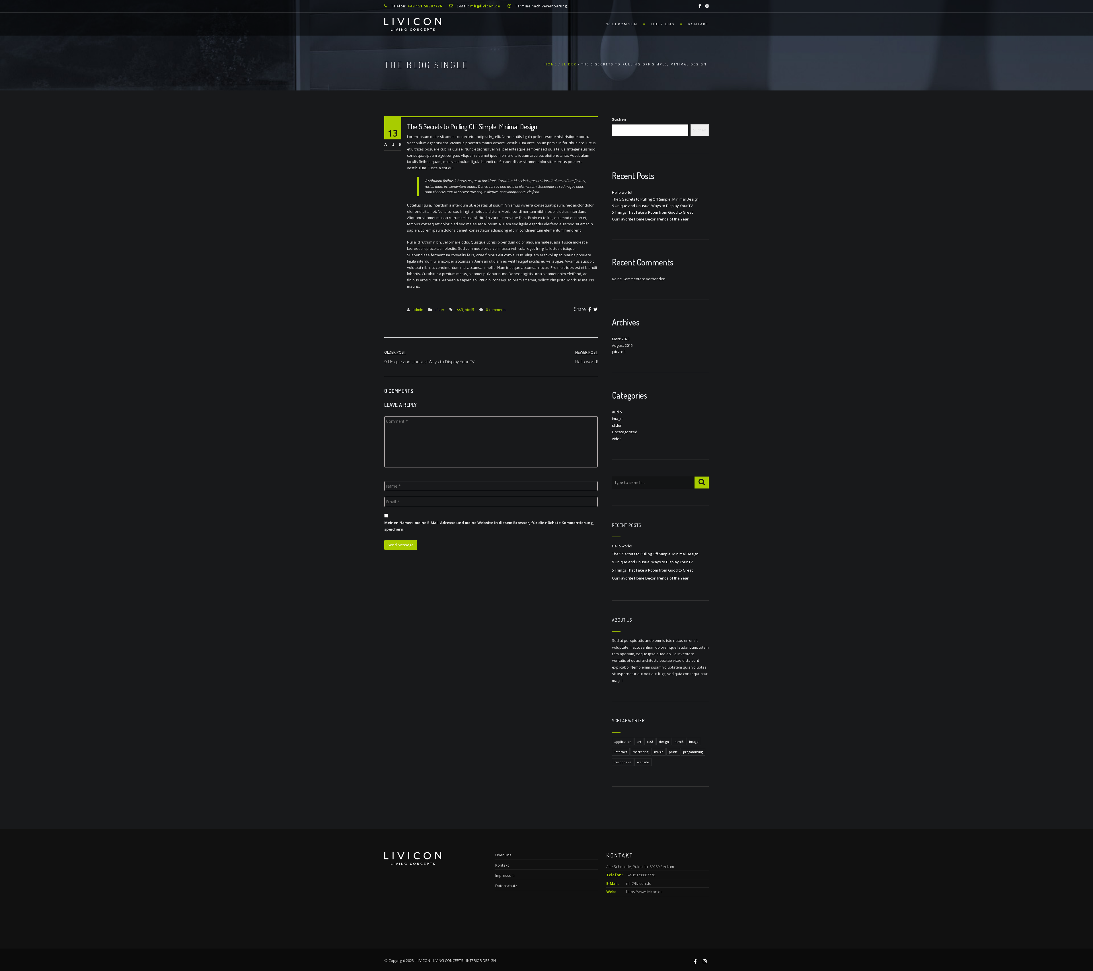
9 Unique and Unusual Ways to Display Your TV (652, 205)
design (664, 741)
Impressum (505, 875)
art (639, 741)
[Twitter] (595, 309)
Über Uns (663, 24)
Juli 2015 (619, 351)
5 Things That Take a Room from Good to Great (652, 212)
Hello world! (622, 192)
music (658, 752)
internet (621, 752)
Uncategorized (624, 431)
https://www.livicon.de (644, 891)
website (643, 762)
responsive (623, 762)
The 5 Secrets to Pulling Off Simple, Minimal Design (655, 199)
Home (551, 64)
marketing (640, 752)
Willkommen (622, 24)
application (623, 741)
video (617, 438)
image (617, 418)
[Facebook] (589, 309)
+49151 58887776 (630, 874)
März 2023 (621, 338)
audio (617, 412)
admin (417, 309)
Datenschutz (506, 885)
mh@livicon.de (638, 883)
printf (673, 752)
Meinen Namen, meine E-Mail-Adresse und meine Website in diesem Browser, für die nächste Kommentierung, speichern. (489, 526)
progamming (693, 752)
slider (569, 64)
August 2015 (622, 345)
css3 (459, 309)
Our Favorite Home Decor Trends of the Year (650, 219)
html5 (469, 309)
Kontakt (698, 24)
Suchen (619, 119)
